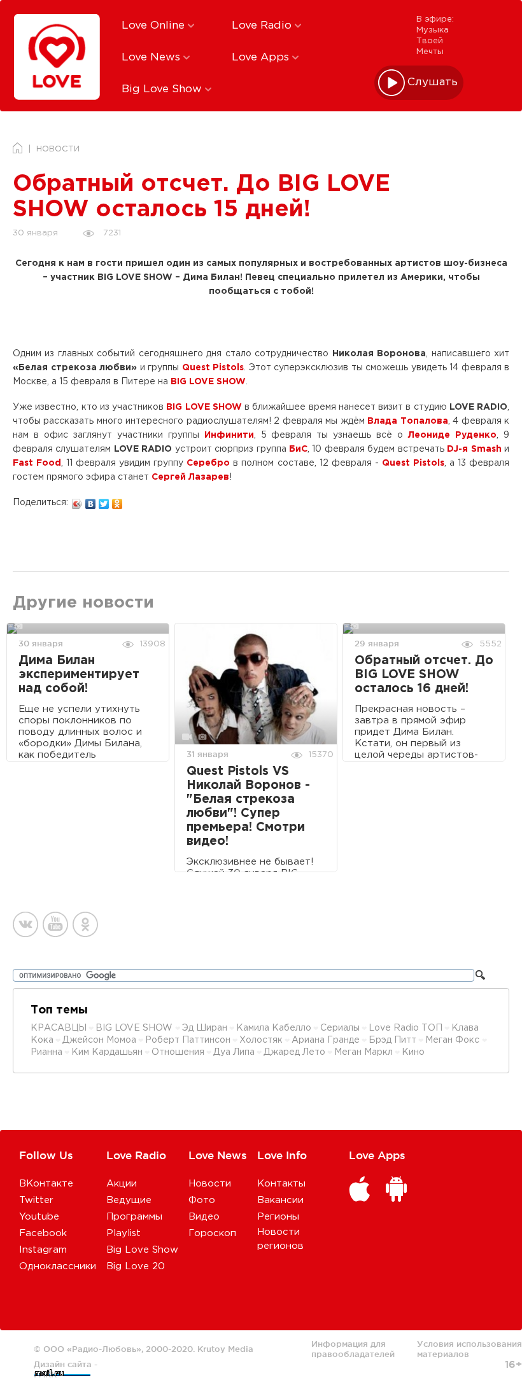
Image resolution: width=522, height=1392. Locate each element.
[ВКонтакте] (90, 501)
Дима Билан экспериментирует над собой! (78, 674)
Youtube (39, 1217)
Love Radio (263, 26)
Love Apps (262, 57)
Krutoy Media (225, 1348)
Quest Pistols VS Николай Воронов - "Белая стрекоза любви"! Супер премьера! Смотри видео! (248, 806)
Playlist (123, 1233)
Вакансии (280, 1200)
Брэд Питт (392, 1040)
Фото (201, 1200)
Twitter (36, 1200)
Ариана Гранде (326, 1040)
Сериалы (340, 1028)
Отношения (178, 1052)
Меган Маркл (363, 1052)
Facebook (43, 1233)
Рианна (46, 1052)
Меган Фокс (453, 1040)
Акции (121, 1184)
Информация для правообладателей (353, 1348)
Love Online (155, 26)
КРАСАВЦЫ (59, 1028)
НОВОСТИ (58, 149)
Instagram (43, 1250)
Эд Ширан (204, 1028)
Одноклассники (57, 1266)
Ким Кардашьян (107, 1052)
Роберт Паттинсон (187, 1040)
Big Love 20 (135, 1266)
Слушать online (432, 82)
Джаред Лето (294, 1052)
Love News (152, 57)
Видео (204, 1217)
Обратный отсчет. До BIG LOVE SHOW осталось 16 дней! (424, 674)
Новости (209, 1184)
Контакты (281, 1184)
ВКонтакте (46, 1184)
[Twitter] (104, 501)
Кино (413, 1052)
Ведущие (129, 1200)
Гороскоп (212, 1233)
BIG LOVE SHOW (135, 1028)
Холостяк (261, 1040)
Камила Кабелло (273, 1028)
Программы (134, 1217)
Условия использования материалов (469, 1348)
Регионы (278, 1217)
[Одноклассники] (117, 501)
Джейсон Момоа (99, 1040)
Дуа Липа (234, 1052)
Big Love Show (163, 89)
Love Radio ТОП (405, 1028)
